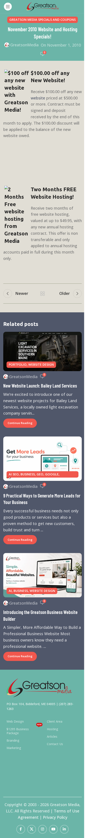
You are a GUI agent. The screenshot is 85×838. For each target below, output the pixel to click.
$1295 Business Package (24, 730)
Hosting (52, 729)
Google (52, 474)
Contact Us (55, 744)
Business (27, 474)
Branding (13, 740)
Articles (52, 736)
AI (10, 591)
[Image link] (39, 687)
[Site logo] (42, 6)
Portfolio (18, 364)
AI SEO (14, 474)
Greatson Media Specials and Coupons (42, 19)
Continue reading (20, 423)
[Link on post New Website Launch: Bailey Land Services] (42, 351)
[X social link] (31, 829)
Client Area (54, 721)
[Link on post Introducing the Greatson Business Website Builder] (42, 575)
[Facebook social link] (20, 829)
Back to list (42, 293)
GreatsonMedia (24, 45)
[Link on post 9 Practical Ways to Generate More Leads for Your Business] (42, 458)
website (38, 98)
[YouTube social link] (53, 829)
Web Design (15, 721)
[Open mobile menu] (8, 6)
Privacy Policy (55, 817)
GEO (40, 474)
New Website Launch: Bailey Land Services (40, 385)
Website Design (41, 364)
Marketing (14, 748)
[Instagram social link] (42, 829)
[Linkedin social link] (64, 829)
